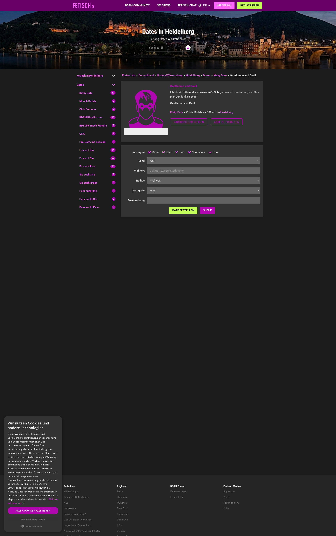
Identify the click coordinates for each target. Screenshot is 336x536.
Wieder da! (224, 5)
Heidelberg (226, 112)
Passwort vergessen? (75, 514)
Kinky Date (86, 92)
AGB (66, 502)
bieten (76, 519)
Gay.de (226, 497)
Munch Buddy (87, 101)
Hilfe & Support (72, 491)
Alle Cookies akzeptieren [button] (33, 510)
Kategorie (138, 190)
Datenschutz (84, 525)
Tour (66, 497)
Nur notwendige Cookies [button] (33, 519)
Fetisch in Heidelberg (90, 75)
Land (141, 160)
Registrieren (249, 5)
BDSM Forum (177, 486)
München (122, 502)
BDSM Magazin (81, 497)
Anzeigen (139, 152)
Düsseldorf (122, 514)
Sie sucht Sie (87, 174)
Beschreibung (136, 200)
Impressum (70, 508)
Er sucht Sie (86, 158)
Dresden (121, 531)
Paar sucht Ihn (88, 190)
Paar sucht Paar (89, 207)
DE (205, 5)
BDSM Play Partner (91, 117)
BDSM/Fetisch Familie (93, 125)
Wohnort (139, 170)
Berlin (120, 491)
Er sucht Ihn (86, 150)
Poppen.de (228, 491)
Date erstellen (183, 210)
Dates (80, 84)
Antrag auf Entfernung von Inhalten (82, 531)
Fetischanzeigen (178, 491)
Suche (207, 210)
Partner (227, 486)
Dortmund (122, 519)
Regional (121, 486)
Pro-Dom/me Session (92, 141)
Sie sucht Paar (88, 182)
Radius (140, 180)
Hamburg (122, 497)
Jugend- (68, 525)
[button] (33, 526)
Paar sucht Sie (88, 199)
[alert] (33, 474)
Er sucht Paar (87, 166)
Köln (119, 525)
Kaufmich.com (231, 502)
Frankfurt (122, 508)
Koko (226, 508)
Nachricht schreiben (188, 122)
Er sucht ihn (176, 497)
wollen (87, 519)
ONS (82, 133)
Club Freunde (87, 109)
